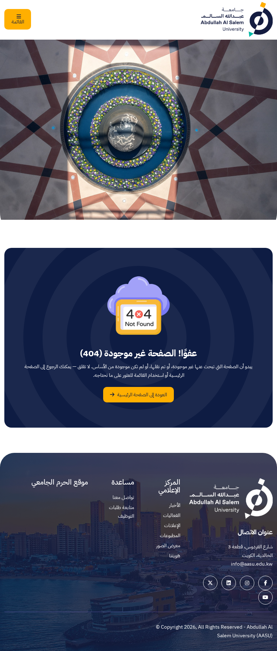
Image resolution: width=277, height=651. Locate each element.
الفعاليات (171, 515)
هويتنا (174, 555)
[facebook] (265, 583)
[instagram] (247, 583)
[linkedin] (228, 583)
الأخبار (174, 505)
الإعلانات (172, 525)
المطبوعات (170, 535)
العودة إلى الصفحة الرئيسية (141, 394)
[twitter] (210, 583)
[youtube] (265, 597)
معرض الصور (168, 545)
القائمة (18, 22)
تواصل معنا (123, 497)
